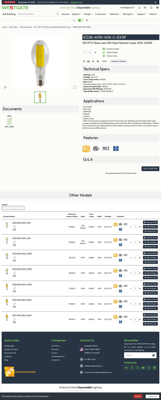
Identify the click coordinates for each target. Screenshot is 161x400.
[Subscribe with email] (153, 355)
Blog (6, 360)
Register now (77, 2)
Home (6, 27)
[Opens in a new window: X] (149, 368)
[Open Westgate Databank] (157, 8)
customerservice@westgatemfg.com (97, 372)
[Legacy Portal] (145, 8)
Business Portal (10, 353)
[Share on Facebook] (93, 61)
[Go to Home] (15, 7)
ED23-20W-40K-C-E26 (22, 223)
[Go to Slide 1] (40, 97)
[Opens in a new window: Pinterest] (154, 368)
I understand (152, 396)
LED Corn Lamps (27, 27)
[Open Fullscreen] (75, 87)
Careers (54, 353)
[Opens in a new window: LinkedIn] (126, 368)
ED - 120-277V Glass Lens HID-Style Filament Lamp (53, 27)
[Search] (58, 14)
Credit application (58, 356)
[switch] (80, 20)
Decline (138, 396)
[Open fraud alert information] (151, 8)
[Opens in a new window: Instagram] (137, 368)
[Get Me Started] (139, 7)
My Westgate (9, 346)
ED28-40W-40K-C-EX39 (82, 27)
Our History (55, 346)
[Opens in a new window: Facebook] (132, 368)
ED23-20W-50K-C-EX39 (22, 269)
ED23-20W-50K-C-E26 (22, 238)
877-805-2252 (90, 359)
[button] (115, 14)
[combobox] (36, 14)
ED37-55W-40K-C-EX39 (22, 300)
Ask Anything (9, 14)
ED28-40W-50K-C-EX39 (22, 284)
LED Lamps (14, 27)
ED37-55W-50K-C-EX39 (22, 315)
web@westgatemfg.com (93, 366)
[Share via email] (89, 62)
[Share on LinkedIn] (98, 61)
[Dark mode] (74, 20)
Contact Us (55, 360)
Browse (65, 14)
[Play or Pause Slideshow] (6, 87)
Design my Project (11, 349)
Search (4, 204)
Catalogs (7, 356)
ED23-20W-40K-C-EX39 (22, 253)
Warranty (54, 349)
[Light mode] (87, 20)
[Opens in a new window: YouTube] (143, 368)
